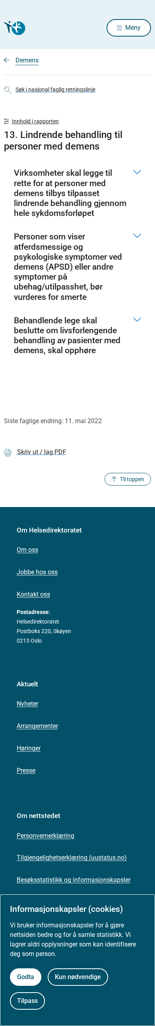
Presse (26, 770)
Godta (25, 977)
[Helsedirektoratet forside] (13, 28)
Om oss (27, 550)
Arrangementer (37, 726)
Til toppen (132, 479)
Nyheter (27, 703)
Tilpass (27, 1001)
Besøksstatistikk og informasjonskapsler (73, 880)
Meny (133, 27)
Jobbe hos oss (37, 572)
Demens (27, 60)
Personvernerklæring (45, 835)
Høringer (29, 748)
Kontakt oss (33, 594)
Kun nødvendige (78, 977)
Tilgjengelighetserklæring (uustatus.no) (72, 857)
